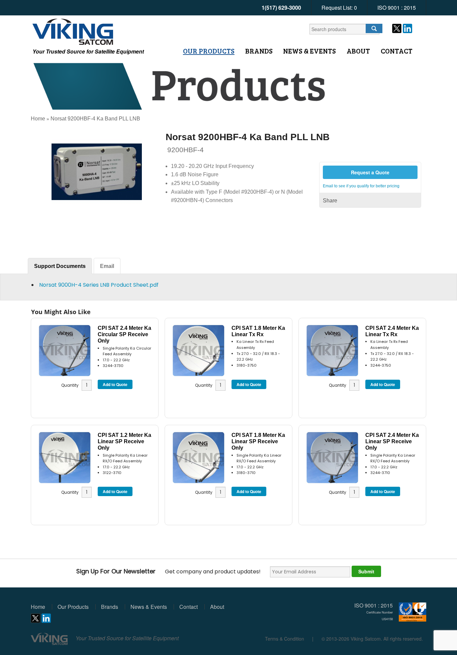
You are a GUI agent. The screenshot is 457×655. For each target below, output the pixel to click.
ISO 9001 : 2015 (396, 7)
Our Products (209, 51)
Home (38, 118)
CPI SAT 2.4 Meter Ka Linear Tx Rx (392, 331)
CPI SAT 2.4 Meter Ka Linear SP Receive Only (392, 441)
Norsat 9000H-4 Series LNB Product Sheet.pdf (99, 285)
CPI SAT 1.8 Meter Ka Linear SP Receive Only (258, 441)
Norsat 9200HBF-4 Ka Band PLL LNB (95, 118)
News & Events (309, 51)
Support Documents (60, 266)
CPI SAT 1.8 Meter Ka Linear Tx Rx (258, 331)
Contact (397, 51)
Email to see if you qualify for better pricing (361, 186)
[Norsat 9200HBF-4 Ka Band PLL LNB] (97, 171)
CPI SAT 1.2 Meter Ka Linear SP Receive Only (124, 441)
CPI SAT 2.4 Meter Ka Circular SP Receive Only (124, 334)
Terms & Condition (284, 638)
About (358, 51)
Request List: (339, 7)
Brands (259, 51)
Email (107, 266)
